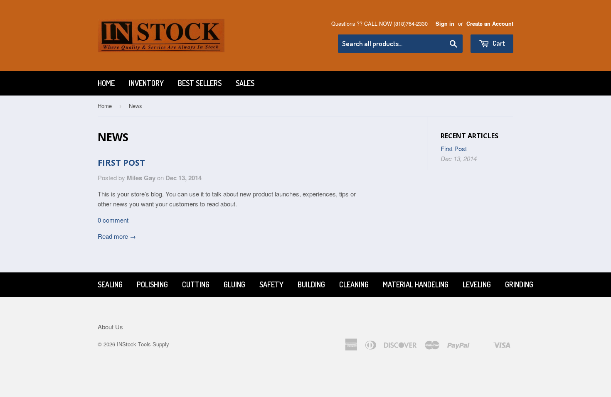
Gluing (234, 284)
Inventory (146, 83)
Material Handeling (415, 284)
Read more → (117, 236)
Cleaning (354, 284)
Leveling (477, 284)
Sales (245, 83)
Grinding (519, 284)
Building (311, 284)
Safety (271, 284)
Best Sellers (200, 83)
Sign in (445, 23)
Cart (498, 43)
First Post (121, 162)
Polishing (152, 284)
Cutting (195, 284)
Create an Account (489, 23)
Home (106, 83)
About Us (110, 326)
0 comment (113, 220)
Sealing (110, 284)
